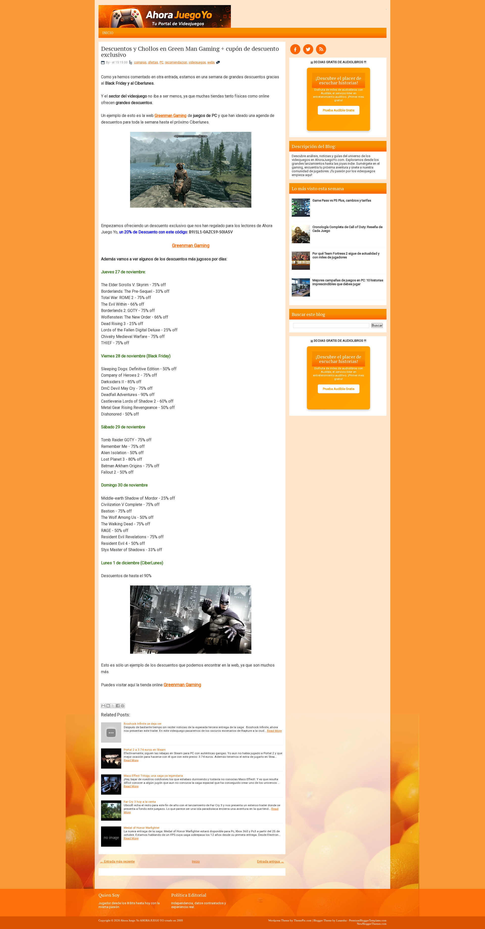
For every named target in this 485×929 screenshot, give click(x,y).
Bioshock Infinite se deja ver (142, 723)
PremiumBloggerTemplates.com (367, 920)
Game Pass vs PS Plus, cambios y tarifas (341, 200)
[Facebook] (295, 53)
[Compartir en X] (112, 705)
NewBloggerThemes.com (371, 923)
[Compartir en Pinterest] (122, 705)
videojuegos (197, 62)
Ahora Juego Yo (129, 920)
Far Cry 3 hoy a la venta (140, 801)
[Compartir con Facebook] (117, 705)
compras (140, 62)
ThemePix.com (302, 920)
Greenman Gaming (170, 115)
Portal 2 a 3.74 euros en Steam (145, 749)
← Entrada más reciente (117, 861)
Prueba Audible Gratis (338, 110)
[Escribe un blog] (108, 705)
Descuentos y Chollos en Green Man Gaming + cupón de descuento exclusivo (190, 51)
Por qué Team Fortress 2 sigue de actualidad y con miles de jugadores (345, 255)
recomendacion (176, 62)
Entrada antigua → (270, 861)
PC (161, 62)
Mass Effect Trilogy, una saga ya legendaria (153, 775)
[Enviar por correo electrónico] (103, 705)
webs (211, 62)
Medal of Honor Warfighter (141, 827)
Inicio (107, 33)
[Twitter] (308, 53)
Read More (274, 730)
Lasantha (341, 920)
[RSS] (321, 53)
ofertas (153, 62)
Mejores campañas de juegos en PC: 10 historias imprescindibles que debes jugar (347, 282)
